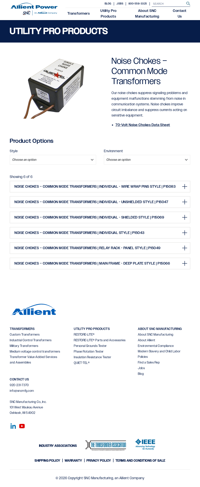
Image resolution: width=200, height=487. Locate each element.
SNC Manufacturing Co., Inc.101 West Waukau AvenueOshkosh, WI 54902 (28, 407)
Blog (108, 3)
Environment (113, 151)
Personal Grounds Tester (90, 346)
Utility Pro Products (108, 14)
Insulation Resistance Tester (92, 357)
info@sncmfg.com (22, 391)
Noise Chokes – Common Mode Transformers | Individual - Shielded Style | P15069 (89, 217)
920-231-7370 (19, 385)
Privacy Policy (99, 461)
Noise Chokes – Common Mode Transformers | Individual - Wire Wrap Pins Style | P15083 (95, 186)
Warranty (73, 461)
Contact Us (180, 14)
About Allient (146, 340)
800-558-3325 (138, 3)
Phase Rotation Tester (89, 352)
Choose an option (24, 160)
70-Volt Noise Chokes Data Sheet (142, 125)
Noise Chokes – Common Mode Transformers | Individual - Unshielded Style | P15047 (91, 202)
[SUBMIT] (188, 4)
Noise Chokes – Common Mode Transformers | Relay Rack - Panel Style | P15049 (87, 248)
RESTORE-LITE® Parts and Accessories (100, 340)
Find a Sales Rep (149, 363)
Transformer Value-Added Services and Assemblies (33, 360)
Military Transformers (24, 346)
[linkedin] (12, 425)
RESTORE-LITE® (84, 335)
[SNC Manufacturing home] (34, 10)
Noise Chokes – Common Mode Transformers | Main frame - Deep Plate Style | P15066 (92, 263)
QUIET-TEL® (82, 363)
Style (14, 151)
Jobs (119, 3)
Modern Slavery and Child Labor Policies (159, 354)
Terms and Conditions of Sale (140, 461)
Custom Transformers (25, 335)
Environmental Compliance (156, 346)
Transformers (78, 13)
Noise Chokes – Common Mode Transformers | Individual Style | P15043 (79, 233)
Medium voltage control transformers (35, 352)
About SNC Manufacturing (147, 14)
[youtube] (20, 425)
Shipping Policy (47, 461)
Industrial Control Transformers (31, 340)
